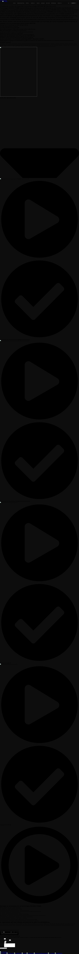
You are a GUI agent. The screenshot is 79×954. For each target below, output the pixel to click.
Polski (5, 953)
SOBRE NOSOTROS (20, 3)
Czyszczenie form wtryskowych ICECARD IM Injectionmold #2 (15, 501)
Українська (31, 953)
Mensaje (2, 946)
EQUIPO (38, 3)
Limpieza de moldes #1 (5, 663)
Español (5, 952)
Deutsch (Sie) (44, 953)
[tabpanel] (39, 865)
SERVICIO (33, 3)
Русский (20, 953)
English (12, 953)
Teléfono (2, 941)
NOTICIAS (48, 3)
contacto (73, 3)
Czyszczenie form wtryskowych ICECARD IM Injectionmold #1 (15, 339)
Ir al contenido (3, 0)
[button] (39, 865)
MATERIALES (53, 3)
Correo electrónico (4, 940)
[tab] (39, 259)
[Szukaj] (69, 3)
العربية (25, 953)
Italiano (53, 953)
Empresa (2, 942)
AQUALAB (43, 3)
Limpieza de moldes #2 (5, 824)
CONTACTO (60, 3)
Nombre (2, 938)
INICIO (14, 3)
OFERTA (27, 3)
